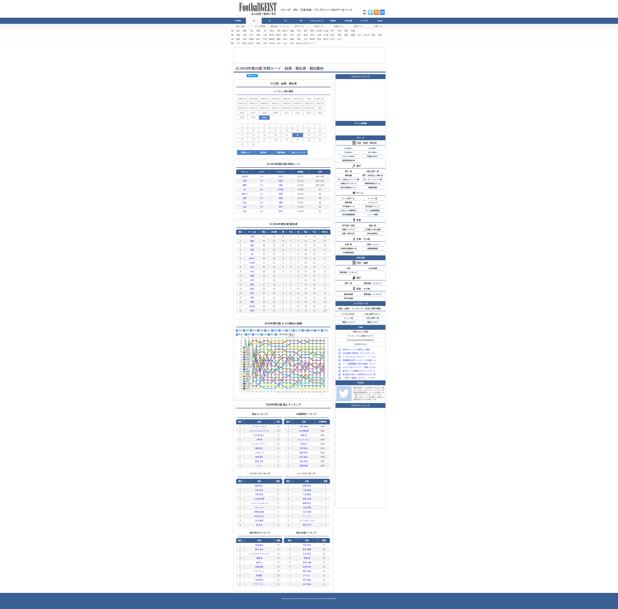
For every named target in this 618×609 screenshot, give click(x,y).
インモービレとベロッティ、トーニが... (360, 357)
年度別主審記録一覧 (348, 248)
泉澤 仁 (259, 562)
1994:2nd (275, 99)
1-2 (261, 185)
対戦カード (246, 152)
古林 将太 (259, 580)
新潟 (306, 31)
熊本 (380, 35)
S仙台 (244, 43)
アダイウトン (259, 584)
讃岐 (339, 35)
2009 (275, 113)
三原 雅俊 (307, 494)
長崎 (373, 35)
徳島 (346, 35)
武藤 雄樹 (259, 567)
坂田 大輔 (307, 562)
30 (298, 139)
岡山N (299, 43)
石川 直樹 (259, 520)
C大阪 (326, 35)
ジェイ (259, 466)
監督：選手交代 (348, 233)
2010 (286, 113)
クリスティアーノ (259, 444)
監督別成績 (348, 294)
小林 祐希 (307, 490)
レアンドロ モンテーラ (259, 431)
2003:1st (275, 108)
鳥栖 (353, 31)
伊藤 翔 (307, 558)
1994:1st (264, 99)
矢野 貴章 (259, 494)
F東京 (271, 31)
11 (264, 130)
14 (298, 130)
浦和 (258, 31)
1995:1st (286, 99)
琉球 (319, 39)
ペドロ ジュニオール (259, 503)
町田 (285, 35)
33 (242, 144)
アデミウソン (259, 571)
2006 (242, 113)
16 (320, 130)
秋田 (245, 39)
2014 (242, 117)
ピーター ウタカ (259, 426)
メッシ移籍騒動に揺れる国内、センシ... (360, 364)
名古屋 (319, 31)
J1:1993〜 (348, 148)
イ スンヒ (307, 516)
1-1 (261, 194)
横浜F (278, 35)
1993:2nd (253, 99)
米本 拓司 (259, 490)
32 (320, 139)
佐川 (285, 43)
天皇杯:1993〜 (372, 156)
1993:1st (242, 99)
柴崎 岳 (304, 435)
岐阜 (306, 35)
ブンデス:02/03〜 (348, 314)
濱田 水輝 (307, 499)
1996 (309, 99)
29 (287, 139)
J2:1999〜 (373, 148)
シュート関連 (372, 214)
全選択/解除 (282, 334)
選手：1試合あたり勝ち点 (372, 175)
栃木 (258, 39)
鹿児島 (312, 39)
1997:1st (320, 99)
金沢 (299, 35)
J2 (269, 21)
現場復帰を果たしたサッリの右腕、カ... (360, 360)
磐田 (312, 31)
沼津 (265, 43)
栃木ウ (251, 43)
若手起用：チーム (372, 206)
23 (309, 135)
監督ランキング (348, 229)
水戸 (251, 35)
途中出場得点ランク (348, 187)
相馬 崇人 (259, 486)
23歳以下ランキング (348, 183)
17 (242, 135)
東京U (326, 39)
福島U (251, 39)
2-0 (261, 207)
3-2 (261, 189)
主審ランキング (372, 244)
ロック (312, 43)
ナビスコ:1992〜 (348, 156)
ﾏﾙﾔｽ (279, 43)
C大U (339, 39)
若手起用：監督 (348, 225)
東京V (271, 35)
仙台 (238, 31)
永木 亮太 (307, 554)
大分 (306, 39)
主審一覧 (348, 244)
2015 (253, 117)
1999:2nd (286, 103)
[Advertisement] (309, 55)
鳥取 (299, 39)
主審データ (378, 26)
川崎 (279, 31)
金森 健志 (259, 545)
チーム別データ (348, 198)
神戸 (333, 31)
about (380, 21)
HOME (238, 21)
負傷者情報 (372, 187)
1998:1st (253, 103)
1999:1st (275, 103)
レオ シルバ (259, 507)
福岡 (346, 31)
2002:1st (253, 108)
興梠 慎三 (259, 448)
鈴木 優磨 (307, 549)
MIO (292, 43)
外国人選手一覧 (372, 171)
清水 (312, 35)
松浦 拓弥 (307, 567)
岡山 (333, 35)
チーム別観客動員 (372, 210)
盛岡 (238, 39)
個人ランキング (299, 152)
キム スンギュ (304, 439)
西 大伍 (259, 525)
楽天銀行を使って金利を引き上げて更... (360, 374)
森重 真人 (307, 503)
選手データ (299, 26)
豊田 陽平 (304, 453)
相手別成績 (348, 298)
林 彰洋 (304, 444)
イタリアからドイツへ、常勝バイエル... (360, 367)
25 (242, 139)
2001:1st (320, 103)
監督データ (358, 26)
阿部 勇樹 (304, 426)
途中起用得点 (372, 233)
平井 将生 (307, 545)
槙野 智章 (307, 486)
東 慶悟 (259, 575)
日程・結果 (240, 26)
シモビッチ (259, 453)
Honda (272, 43)
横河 (258, 43)
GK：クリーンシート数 (372, 179)
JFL (301, 21)
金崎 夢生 (259, 457)
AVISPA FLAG (360, 344)
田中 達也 (259, 549)
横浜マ (285, 31)
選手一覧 (348, 171)
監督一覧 (372, 225)
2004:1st (297, 108)
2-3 (261, 198)
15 (309, 130)
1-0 (261, 181)
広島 (339, 31)
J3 (285, 21)
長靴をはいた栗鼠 (360, 332)
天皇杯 (333, 21)
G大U (332, 39)
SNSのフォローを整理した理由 (356, 349)
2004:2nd (309, 108)
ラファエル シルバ (307, 520)
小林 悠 (259, 439)
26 (253, 139)
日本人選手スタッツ (373, 314)
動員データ (319, 26)
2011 (297, 113)
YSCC (265, 39)
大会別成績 (372, 268)
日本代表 (348, 21)
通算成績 (348, 175)
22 (298, 135)
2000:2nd (309, 103)
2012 (309, 113)
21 (287, 135)
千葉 (265, 35)
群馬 (258, 35)
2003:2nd (286, 108)
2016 (264, 117)
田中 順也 (307, 580)
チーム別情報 (260, 26)
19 (264, 135)
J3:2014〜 (348, 152)
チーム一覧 (372, 198)
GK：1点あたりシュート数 (348, 179)
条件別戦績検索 (348, 214)
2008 (264, 113)
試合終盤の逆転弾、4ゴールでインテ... (359, 353)
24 (320, 135)
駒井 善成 (307, 571)
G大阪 (326, 31)
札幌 (238, 35)
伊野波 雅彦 (259, 512)
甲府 (299, 31)
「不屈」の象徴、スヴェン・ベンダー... (360, 378)
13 (287, 130)
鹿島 (245, 31)
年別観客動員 (348, 252)
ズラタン (307, 575)
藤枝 (292, 39)
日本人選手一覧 (372, 318)
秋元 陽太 (304, 457)
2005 (320, 108)
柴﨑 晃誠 (304, 466)
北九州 (366, 35)
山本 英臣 (307, 507)
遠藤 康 (259, 558)
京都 (319, 35)
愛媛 (353, 35)
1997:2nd (242, 103)
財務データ (338, 26)
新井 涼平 (307, 525)
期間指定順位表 (348, 160)
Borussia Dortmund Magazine (360, 340)
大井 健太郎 (304, 431)
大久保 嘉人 (259, 435)
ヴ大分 (306, 43)
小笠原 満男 (259, 499)
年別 (348, 268)
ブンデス (364, 21)
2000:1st (297, 103)
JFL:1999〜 (372, 152)
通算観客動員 (372, 248)
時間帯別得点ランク (373, 183)
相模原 (272, 39)
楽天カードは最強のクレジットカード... (360, 371)
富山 (285, 39)
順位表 (263, 152)
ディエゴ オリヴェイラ (259, 554)
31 (309, 139)
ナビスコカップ (317, 21)
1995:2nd (298, 99)
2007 (253, 113)
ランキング (372, 202)
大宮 (251, 31)
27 (264, 139)
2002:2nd (264, 108)
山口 (360, 35)
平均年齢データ (348, 206)
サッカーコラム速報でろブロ (360, 336)
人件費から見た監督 (373, 229)
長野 (279, 39)
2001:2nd (242, 108)
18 (253, 135)
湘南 (292, 31)
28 (275, 139)
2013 (320, 113)
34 (253, 144)
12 (275, 130)
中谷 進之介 (259, 516)
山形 (245, 35)
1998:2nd (264, 103)
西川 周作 (304, 461)
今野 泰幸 (304, 448)
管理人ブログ (372, 322)
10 (253, 130)
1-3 (261, 176)
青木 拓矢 (307, 584)
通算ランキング (348, 322)
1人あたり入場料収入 (348, 210)
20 (275, 135)
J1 (254, 21)
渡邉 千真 (259, 461)
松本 (292, 35)
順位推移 (281, 152)
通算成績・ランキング (279, 26)
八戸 (238, 43)
